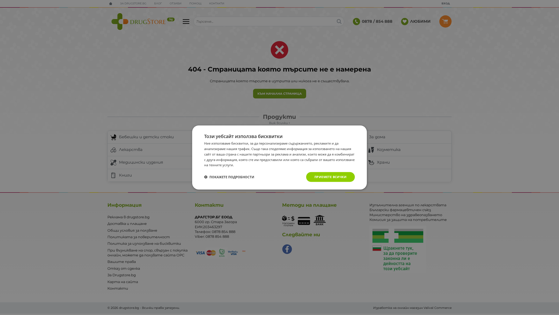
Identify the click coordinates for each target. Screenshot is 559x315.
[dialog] (279, 158)
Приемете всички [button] (330, 177)
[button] (229, 177)
